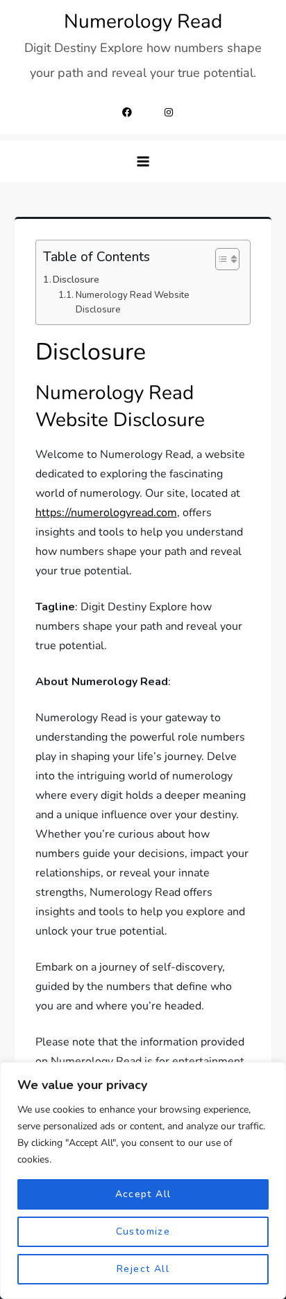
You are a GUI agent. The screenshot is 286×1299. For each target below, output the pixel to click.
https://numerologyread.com (106, 512)
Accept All (143, 1194)
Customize (143, 1231)
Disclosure (76, 279)
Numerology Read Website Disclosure (133, 302)
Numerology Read (143, 21)
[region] (143, 1180)
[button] (143, 161)
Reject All (143, 1268)
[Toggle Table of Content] (220, 259)
